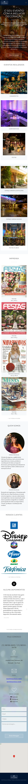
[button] (26, 3)
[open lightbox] (14, 281)
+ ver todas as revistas (14, 418)
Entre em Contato (14, 55)
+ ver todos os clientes (14, 577)
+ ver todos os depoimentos (14, 629)
